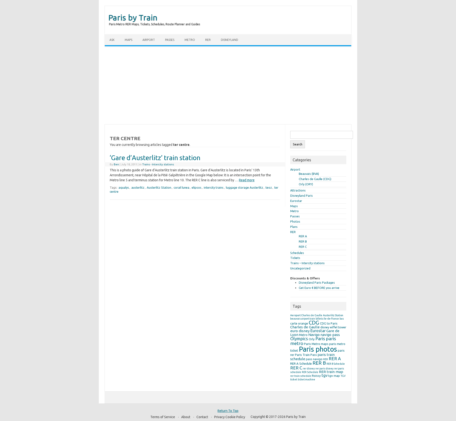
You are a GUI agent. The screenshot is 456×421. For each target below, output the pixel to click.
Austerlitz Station (159, 187)
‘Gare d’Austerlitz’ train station (154, 157)
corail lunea (181, 187)
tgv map (334, 375)
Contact (202, 417)
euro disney (300, 331)
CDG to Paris (328, 323)
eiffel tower (338, 327)
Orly (312, 339)
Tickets (295, 257)
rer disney (309, 368)
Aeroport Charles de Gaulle (306, 315)
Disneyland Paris (301, 195)
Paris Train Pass (306, 354)
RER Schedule (310, 372)
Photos (295, 221)
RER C (303, 246)
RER (208, 39)
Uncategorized (300, 268)
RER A (303, 236)
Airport (148, 39)
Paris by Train (132, 17)
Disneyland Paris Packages (317, 282)
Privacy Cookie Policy (229, 417)
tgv (325, 375)
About (185, 417)
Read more (247, 180)
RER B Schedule (336, 363)
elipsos (196, 187)
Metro (190, 39)
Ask (111, 39)
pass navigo (314, 359)
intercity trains (213, 187)
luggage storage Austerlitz (244, 187)
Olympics (299, 338)
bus (342, 318)
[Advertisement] (228, 85)
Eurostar (296, 200)
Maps (128, 39)
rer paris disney (324, 368)
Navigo (314, 335)
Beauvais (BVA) (309, 173)
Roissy (316, 375)
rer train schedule (300, 375)
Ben (116, 164)
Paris (320, 338)
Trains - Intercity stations (158, 164)
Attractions (298, 190)
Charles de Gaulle (305, 327)
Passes (169, 39)
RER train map (331, 372)
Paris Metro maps (316, 343)
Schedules (297, 252)
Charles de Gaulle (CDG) (315, 179)
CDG (314, 322)
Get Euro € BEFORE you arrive (319, 287)
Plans (294, 226)
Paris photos (318, 349)
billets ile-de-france (327, 318)
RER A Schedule (301, 363)
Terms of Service (162, 417)
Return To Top (228, 411)
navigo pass (330, 335)
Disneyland (229, 39)
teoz (269, 187)
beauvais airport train (302, 318)
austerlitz (137, 187)
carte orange (299, 323)
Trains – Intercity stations (307, 263)
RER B (303, 241)
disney (324, 327)
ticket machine (306, 379)
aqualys (124, 187)
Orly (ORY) (306, 184)
